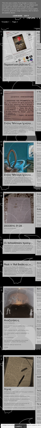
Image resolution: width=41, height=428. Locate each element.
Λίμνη (7, 389)
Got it (26, 16)
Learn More (17, 16)
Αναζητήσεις (11, 320)
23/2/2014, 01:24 (13, 225)
